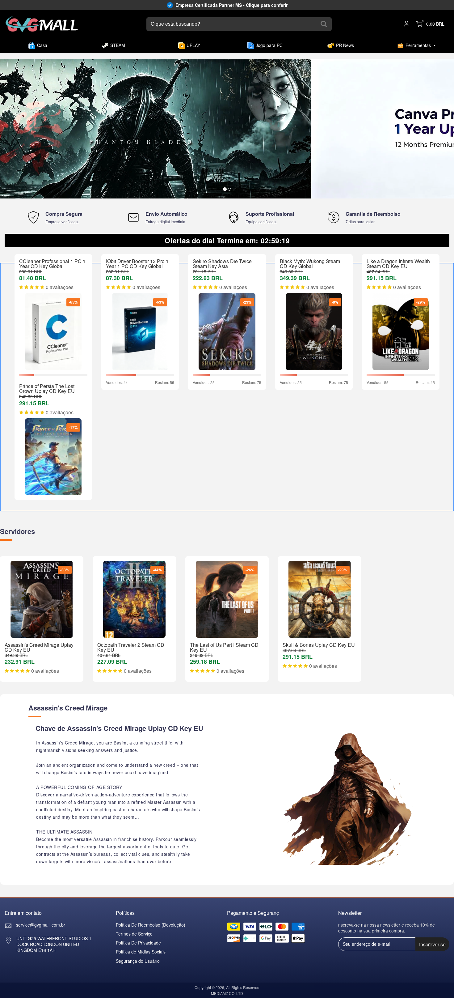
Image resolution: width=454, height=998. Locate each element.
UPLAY (193, 45)
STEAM (117, 45)
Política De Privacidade (138, 943)
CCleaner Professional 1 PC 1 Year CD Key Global (52, 264)
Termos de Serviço (134, 934)
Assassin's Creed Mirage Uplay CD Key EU (39, 647)
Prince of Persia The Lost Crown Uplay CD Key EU (47, 388)
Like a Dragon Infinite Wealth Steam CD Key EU (398, 264)
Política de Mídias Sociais (141, 952)
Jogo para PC (269, 45)
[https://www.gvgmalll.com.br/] (42, 24)
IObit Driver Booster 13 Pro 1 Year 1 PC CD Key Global (137, 264)
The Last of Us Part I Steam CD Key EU (224, 647)
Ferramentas (418, 45)
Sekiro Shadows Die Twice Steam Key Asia (222, 264)
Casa (42, 45)
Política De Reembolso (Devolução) (150, 925)
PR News (345, 45)
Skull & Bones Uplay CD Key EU (319, 644)
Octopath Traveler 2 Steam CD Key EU (130, 647)
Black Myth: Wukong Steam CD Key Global (310, 264)
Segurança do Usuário (138, 961)
